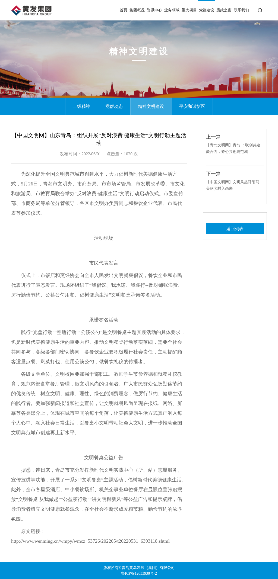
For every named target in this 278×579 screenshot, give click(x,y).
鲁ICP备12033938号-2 (139, 573)
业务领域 (171, 10)
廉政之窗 (224, 10)
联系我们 (241, 10)
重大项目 (189, 10)
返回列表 (235, 228)
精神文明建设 (151, 106)
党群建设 (206, 10)
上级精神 (81, 106)
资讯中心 (154, 10)
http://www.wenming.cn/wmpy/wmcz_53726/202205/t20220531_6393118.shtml (90, 541)
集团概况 (137, 10)
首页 (123, 10)
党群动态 (114, 106)
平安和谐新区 (192, 106)
